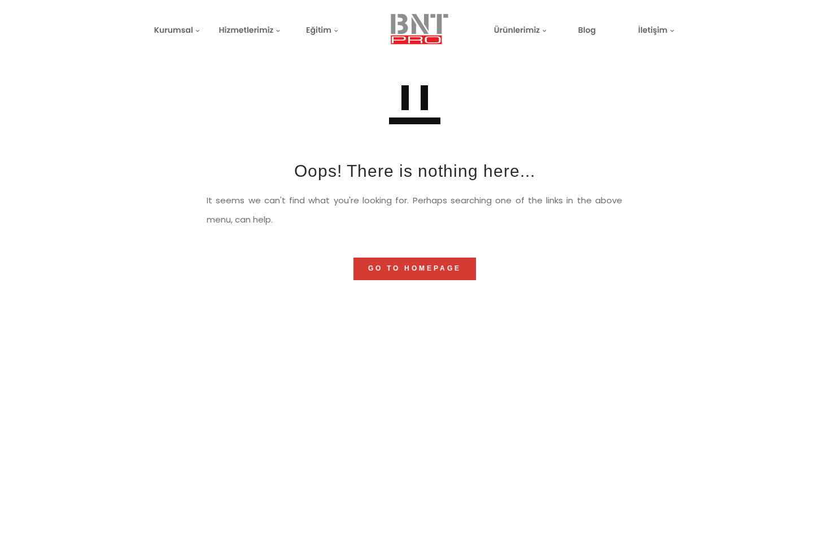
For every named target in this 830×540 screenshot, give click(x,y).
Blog (587, 30)
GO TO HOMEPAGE (414, 268)
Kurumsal (173, 30)
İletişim (652, 30)
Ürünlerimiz (517, 30)
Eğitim (318, 30)
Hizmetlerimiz (246, 30)
